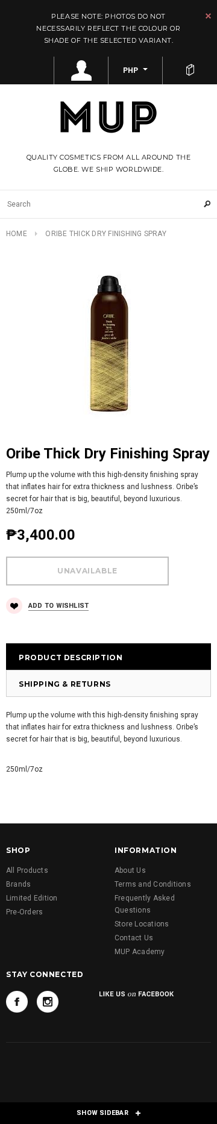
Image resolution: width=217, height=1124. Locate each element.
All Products (27, 870)
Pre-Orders (24, 912)
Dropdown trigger (81, 70)
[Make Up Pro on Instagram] (47, 1002)
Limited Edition (32, 898)
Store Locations (142, 924)
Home (16, 233)
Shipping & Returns (65, 683)
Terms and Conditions (153, 884)
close (208, 16)
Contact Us (134, 938)
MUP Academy (140, 952)
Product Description (70, 657)
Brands (18, 884)
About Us (130, 870)
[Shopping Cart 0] (190, 70)
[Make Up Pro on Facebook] (17, 1002)
